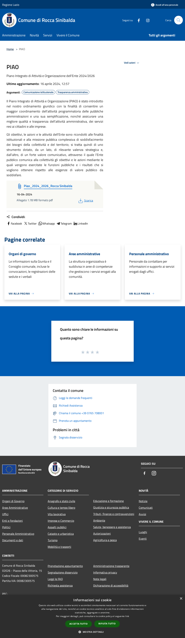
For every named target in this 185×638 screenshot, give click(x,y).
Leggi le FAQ (55, 579)
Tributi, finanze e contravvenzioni (113, 514)
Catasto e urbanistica (61, 534)
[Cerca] (178, 20)
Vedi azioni (130, 63)
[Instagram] (146, 20)
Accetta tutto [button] (78, 623)
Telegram (66, 223)
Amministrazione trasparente (111, 566)
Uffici (5, 514)
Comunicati (146, 507)
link (127, 616)
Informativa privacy (105, 572)
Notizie (143, 501)
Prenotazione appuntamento (65, 566)
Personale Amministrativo (18, 534)
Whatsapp (48, 223)
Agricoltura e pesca (105, 540)
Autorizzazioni (102, 533)
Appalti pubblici (57, 527)
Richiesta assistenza (60, 585)
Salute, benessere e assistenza (112, 527)
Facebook (16, 223)
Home (10, 49)
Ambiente (99, 520)
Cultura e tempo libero (61, 507)
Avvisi (142, 514)
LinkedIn (83, 223)
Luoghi (143, 532)
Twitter (32, 223)
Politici (6, 527)
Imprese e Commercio (61, 520)
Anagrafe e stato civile (61, 501)
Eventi (143, 538)
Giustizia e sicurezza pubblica (111, 507)
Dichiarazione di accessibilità (110, 585)
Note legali (99, 579)
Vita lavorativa (57, 514)
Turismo (52, 540)
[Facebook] (137, 20)
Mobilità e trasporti (59, 547)
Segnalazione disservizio (63, 572)
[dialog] (92, 616)
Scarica (88, 200)
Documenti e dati (12, 540)
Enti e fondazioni (12, 520)
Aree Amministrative (15, 507)
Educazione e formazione (108, 501)
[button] (92, 632)
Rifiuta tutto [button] (107, 623)
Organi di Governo (13, 501)
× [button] (181, 598)
